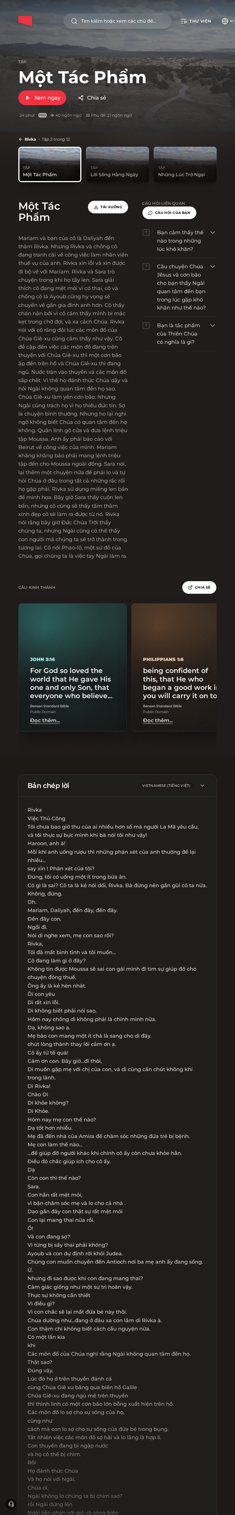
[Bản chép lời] (202, 786)
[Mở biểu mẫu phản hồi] (11, 1504)
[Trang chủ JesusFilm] (25, 21)
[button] (169, 212)
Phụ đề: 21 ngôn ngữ (111, 115)
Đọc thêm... (45, 720)
